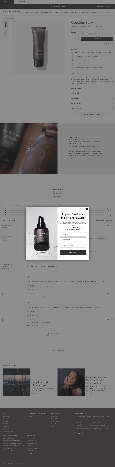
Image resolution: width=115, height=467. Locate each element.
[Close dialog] (87, 209)
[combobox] (73, 245)
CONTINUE (73, 252)
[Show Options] (84, 245)
